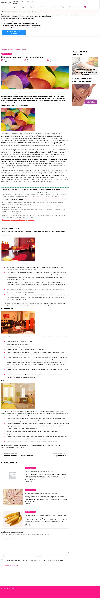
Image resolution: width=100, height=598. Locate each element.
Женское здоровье (6, 53)
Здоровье (33, 7)
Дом (23, 7)
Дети (16, 7)
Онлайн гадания (74, 7)
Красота (44, 7)
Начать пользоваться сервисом (14, 32)
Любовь (54, 7)
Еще (62, 7)
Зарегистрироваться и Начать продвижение (18, 220)
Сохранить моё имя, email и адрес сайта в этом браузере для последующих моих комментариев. (33, 560)
